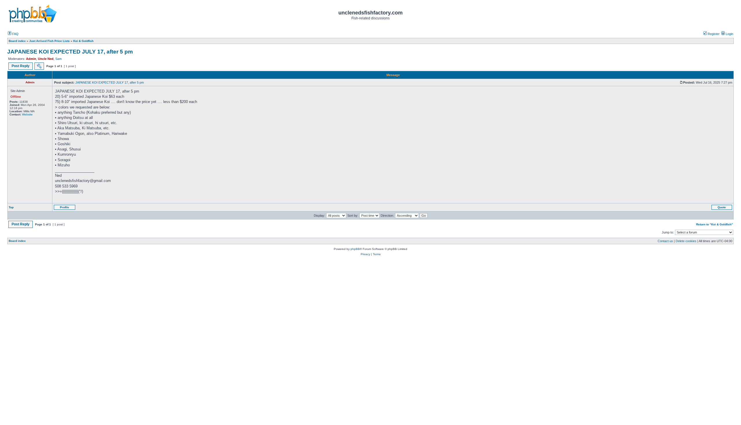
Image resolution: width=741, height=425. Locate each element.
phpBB (355, 249)
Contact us (665, 241)
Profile (64, 207)
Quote (722, 207)
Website (27, 114)
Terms (377, 254)
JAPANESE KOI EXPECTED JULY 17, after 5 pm (70, 52)
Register (713, 34)
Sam (58, 58)
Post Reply (21, 66)
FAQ (15, 34)
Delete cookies (686, 241)
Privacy (365, 254)
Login (729, 34)
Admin (31, 58)
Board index (17, 240)
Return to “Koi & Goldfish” (714, 224)
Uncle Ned (46, 58)
